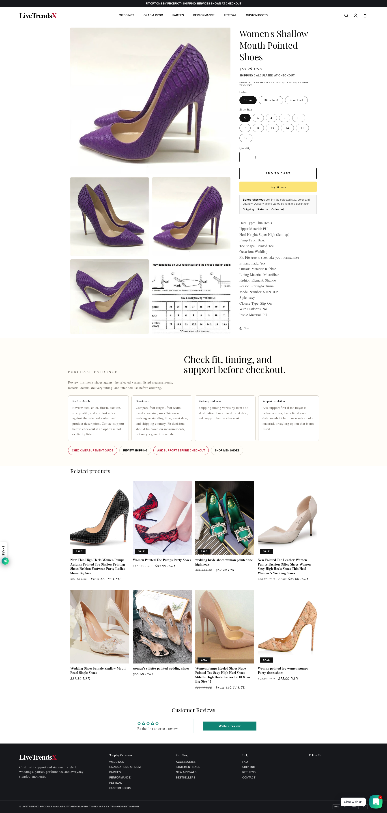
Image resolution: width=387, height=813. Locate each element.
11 (302, 128)
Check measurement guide (92, 450)
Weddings (126, 15)
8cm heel (296, 100)
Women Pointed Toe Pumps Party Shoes (162, 560)
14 (287, 128)
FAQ (245, 761)
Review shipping (135, 450)
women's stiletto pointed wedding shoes (161, 668)
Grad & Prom (153, 15)
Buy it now (278, 187)
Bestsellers (185, 777)
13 (272, 128)
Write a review (229, 725)
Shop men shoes (227, 450)
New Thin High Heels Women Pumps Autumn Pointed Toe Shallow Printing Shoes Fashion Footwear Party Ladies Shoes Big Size (97, 566)
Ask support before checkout (181, 450)
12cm (248, 100)
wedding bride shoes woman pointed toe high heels (224, 562)
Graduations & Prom (125, 767)
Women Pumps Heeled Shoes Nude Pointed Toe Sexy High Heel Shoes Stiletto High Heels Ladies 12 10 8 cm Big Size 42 (222, 675)
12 (246, 138)
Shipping (246, 75)
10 (299, 118)
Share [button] (247, 328)
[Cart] (365, 15)
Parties (178, 15)
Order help (278, 209)
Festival (230, 15)
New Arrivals (186, 772)
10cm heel (270, 100)
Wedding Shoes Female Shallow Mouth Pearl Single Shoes (98, 670)
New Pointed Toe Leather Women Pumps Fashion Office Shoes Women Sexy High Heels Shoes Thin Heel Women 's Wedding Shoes (284, 566)
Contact (248, 777)
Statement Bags (188, 767)
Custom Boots (257, 15)
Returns (263, 209)
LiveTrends (37, 15)
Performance (204, 15)
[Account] (355, 15)
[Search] (346, 15)
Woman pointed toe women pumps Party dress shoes (283, 670)
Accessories (186, 761)
